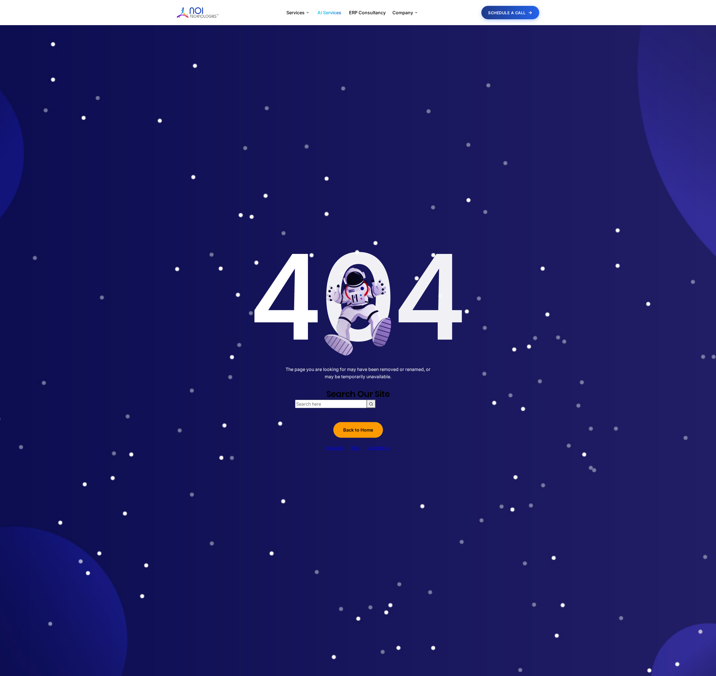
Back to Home (358, 430)
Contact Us (378, 448)
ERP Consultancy (367, 12)
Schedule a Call (507, 12)
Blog (355, 448)
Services (335, 448)
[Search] (371, 404)
